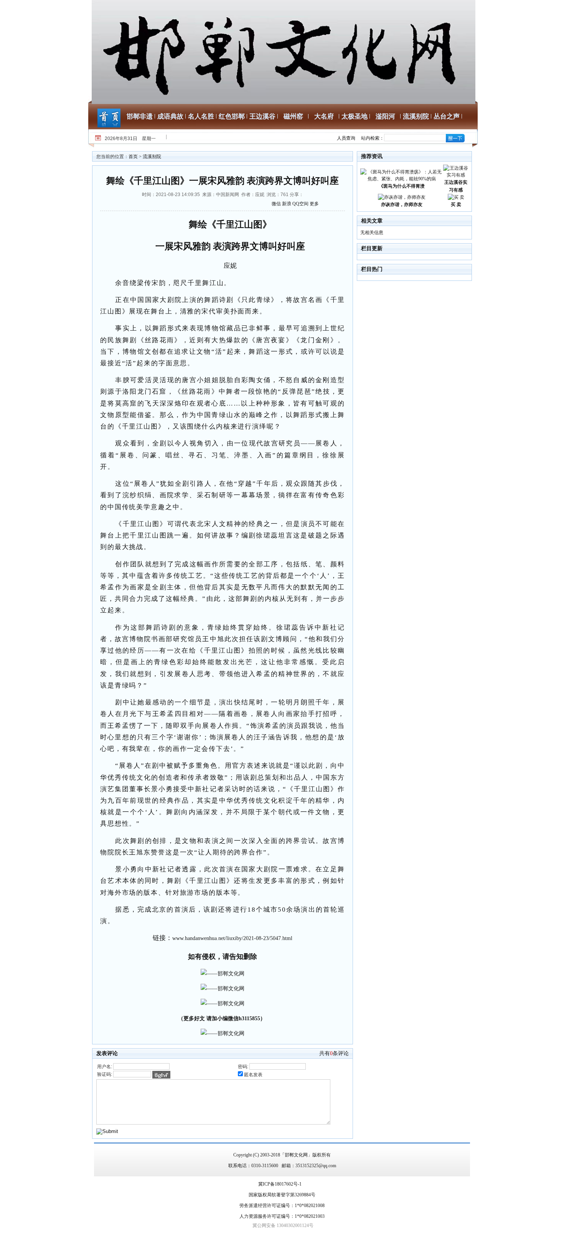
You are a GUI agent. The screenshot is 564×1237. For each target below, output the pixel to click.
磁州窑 (293, 116)
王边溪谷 (262, 116)
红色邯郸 (232, 116)
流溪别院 (416, 116)
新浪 (286, 203)
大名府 (324, 116)
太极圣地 (354, 116)
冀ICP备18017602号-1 (280, 1184)
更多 (314, 203)
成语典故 (170, 116)
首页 (133, 156)
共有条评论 (334, 1053)
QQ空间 (300, 203)
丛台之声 (447, 116)
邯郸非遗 (140, 116)
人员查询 (346, 138)
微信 (276, 203)
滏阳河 (385, 116)
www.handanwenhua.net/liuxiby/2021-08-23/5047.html (232, 938)
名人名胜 (201, 116)
